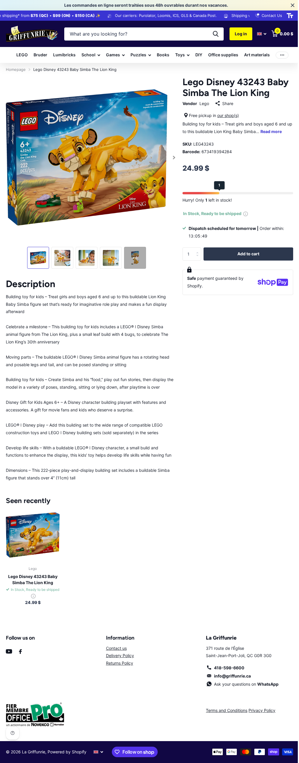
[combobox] (141, 34)
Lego (201, 103)
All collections (88, 55)
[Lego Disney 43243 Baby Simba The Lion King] (32, 531)
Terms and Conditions (223, 706)
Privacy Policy (259, 706)
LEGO (20, 54)
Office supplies (221, 54)
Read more (274, 131)
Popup (243, 213)
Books (161, 54)
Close (288, 5)
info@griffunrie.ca (229, 672)
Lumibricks (62, 54)
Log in (236, 33)
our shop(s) (225, 115)
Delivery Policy (118, 651)
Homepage (16, 69)
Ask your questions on (243, 680)
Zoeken (211, 34)
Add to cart (245, 253)
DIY (196, 54)
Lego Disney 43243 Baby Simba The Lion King (32, 576)
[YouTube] (9, 648)
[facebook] (20, 648)
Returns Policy (117, 659)
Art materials (255, 54)
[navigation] (37, 255)
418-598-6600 (226, 664)
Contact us (114, 644)
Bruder (38, 54)
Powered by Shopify (67, 748)
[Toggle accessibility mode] (285, 16)
